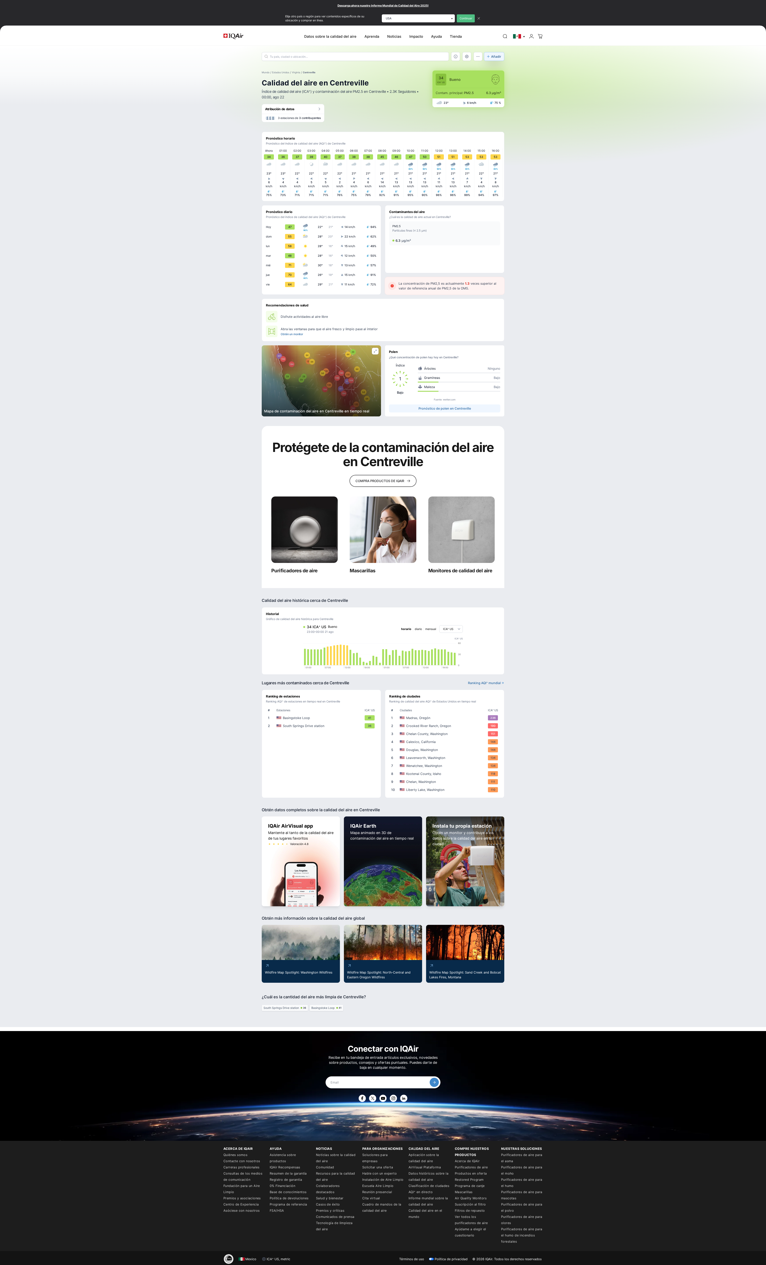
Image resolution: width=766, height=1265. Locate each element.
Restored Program (469, 1180)
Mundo (265, 72)
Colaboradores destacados (328, 1189)
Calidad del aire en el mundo (425, 1214)
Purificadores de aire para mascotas (521, 1195)
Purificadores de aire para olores (521, 1220)
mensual (430, 629)
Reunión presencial (377, 1192)
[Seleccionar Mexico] (519, 36)
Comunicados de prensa (335, 1217)
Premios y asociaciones (242, 1198)
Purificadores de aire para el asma (521, 1158)
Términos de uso (411, 1259)
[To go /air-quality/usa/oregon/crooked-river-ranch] (445, 726)
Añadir (496, 56)
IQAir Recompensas (285, 1167)
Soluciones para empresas (375, 1158)
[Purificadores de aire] (304, 529)
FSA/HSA (277, 1210)
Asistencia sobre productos (283, 1158)
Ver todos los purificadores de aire (471, 1220)
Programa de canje (470, 1186)
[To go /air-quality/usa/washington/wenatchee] (445, 766)
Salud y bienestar (330, 1198)
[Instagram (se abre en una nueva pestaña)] (393, 1098)
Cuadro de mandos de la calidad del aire (381, 1207)
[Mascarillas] (383, 529)
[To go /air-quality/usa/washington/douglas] (445, 750)
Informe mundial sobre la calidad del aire (428, 1201)
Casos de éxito (328, 1204)
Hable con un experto (379, 1173)
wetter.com (449, 399)
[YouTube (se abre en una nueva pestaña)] (383, 1098)
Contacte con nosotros (241, 1161)
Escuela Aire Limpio (378, 1186)
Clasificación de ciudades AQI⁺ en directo (429, 1189)
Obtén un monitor (292, 334)
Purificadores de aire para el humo (521, 1183)
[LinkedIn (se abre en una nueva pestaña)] (403, 1098)
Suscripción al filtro (470, 1204)
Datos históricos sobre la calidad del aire (428, 1176)
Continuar (466, 18)
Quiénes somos (235, 1155)
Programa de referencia (288, 1204)
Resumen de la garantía (288, 1173)
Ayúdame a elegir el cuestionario (470, 1232)
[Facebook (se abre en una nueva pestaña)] (362, 1098)
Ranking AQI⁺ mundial (484, 683)
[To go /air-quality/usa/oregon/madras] (445, 718)
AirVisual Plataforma (425, 1167)
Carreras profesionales (241, 1167)
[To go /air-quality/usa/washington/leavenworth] (445, 758)
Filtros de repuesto (470, 1210)
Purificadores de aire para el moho (521, 1170)
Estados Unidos (280, 72)
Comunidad (325, 1167)
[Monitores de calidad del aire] (461, 529)
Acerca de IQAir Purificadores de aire (471, 1164)
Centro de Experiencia (241, 1204)
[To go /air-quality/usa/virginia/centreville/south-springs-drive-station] (322, 726)
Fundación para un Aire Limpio (241, 1189)
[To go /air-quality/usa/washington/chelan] (445, 782)
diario (418, 629)
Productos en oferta (471, 1173)
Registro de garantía (286, 1180)
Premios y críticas (330, 1210)
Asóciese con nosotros (241, 1210)
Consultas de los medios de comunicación (242, 1176)
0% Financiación (282, 1186)
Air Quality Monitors (471, 1198)
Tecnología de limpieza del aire (334, 1226)
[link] (505, 36)
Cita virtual (371, 1198)
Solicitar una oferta (377, 1167)
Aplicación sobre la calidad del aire (424, 1158)
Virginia (296, 72)
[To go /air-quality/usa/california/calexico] (445, 742)
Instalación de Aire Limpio (382, 1180)
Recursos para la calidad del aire (335, 1176)
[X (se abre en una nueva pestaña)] (372, 1098)
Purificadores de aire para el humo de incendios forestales (521, 1235)
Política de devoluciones (289, 1198)
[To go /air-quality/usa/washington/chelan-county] (445, 734)
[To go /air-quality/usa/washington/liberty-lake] (445, 790)
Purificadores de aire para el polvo (521, 1207)
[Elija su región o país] (519, 36)
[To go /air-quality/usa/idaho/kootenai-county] (445, 774)
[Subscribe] (434, 1082)
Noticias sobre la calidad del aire (335, 1158)
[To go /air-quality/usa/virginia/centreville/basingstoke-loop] (322, 718)
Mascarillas (463, 1192)
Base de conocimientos (288, 1192)
